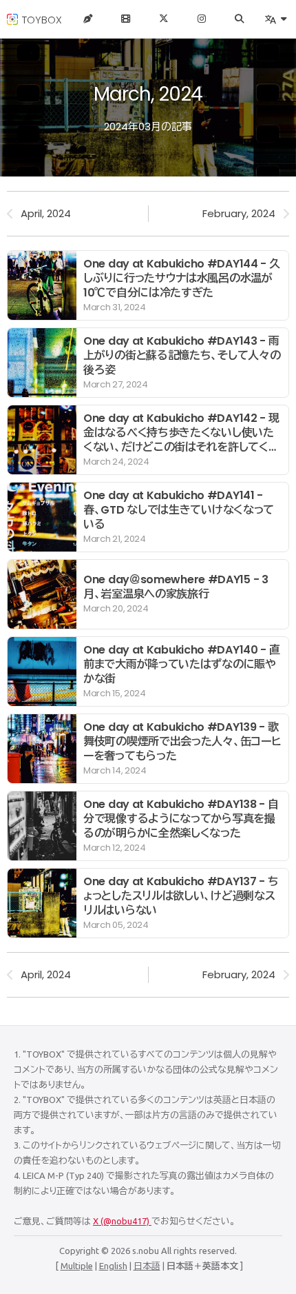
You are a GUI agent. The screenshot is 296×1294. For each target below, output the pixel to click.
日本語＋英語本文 (202, 1266)
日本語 (147, 1266)
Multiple (77, 1266)
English (113, 1266)
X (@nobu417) (122, 1221)
